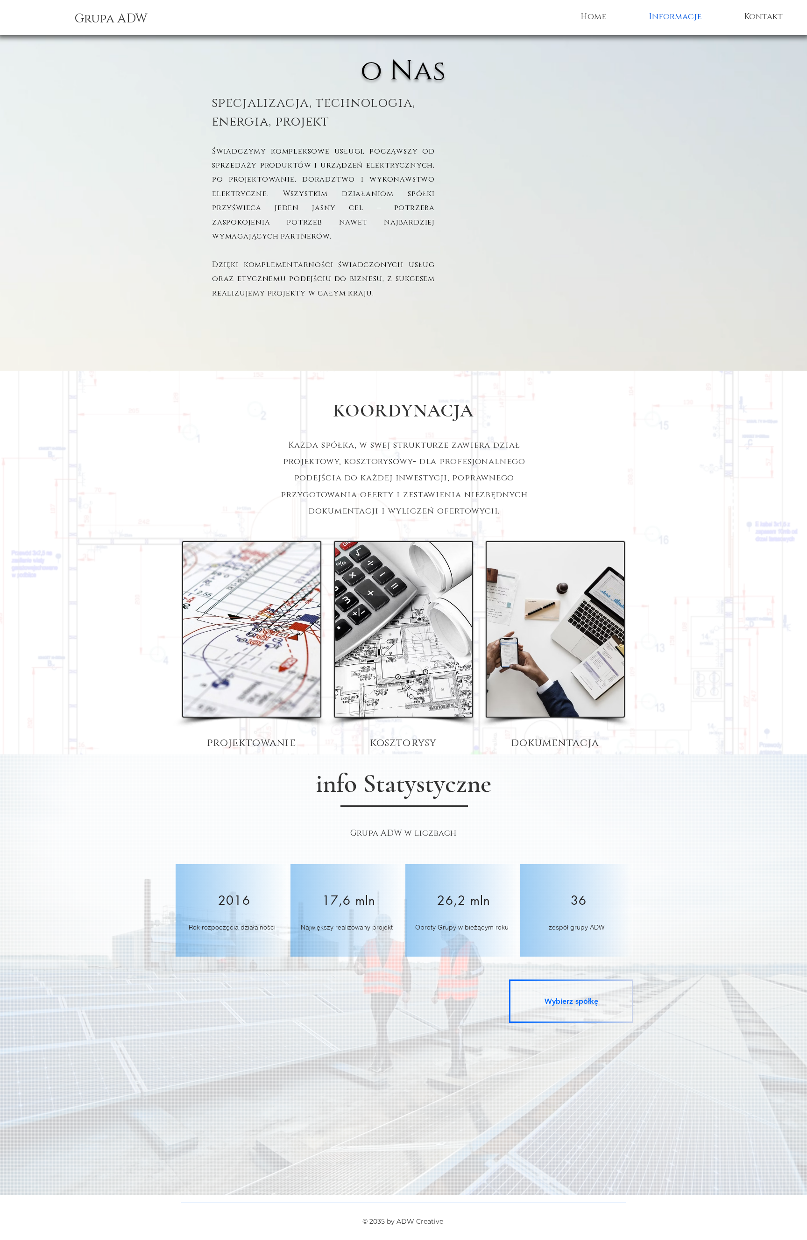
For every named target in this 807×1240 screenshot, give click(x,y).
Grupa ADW (111, 19)
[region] (232, 910)
